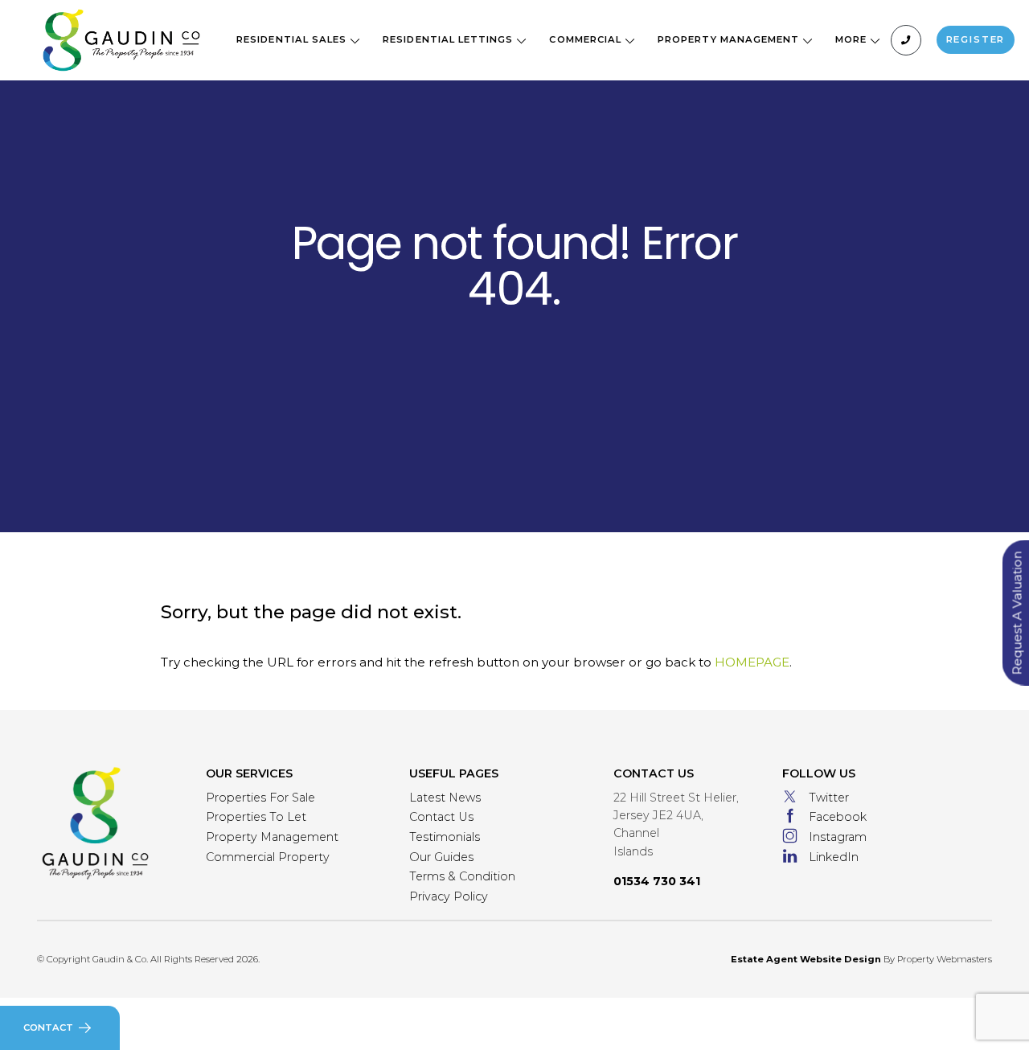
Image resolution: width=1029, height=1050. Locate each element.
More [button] (852, 39)
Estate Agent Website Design (806, 959)
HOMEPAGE (752, 662)
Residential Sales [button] (293, 39)
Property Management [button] (730, 39)
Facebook (838, 817)
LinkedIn (834, 857)
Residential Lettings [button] (449, 39)
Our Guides (441, 857)
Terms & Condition (462, 876)
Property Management (272, 837)
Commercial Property (268, 857)
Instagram (838, 837)
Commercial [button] (587, 39)
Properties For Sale (260, 797)
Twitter (829, 797)
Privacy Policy (448, 896)
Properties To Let (256, 817)
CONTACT (48, 1027)
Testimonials (444, 837)
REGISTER (976, 39)
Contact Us (441, 817)
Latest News (445, 797)
